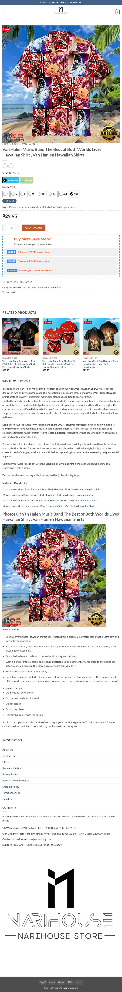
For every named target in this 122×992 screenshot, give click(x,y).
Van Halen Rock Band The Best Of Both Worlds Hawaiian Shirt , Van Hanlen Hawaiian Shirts (58, 364)
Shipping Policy (10, 786)
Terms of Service (11, 792)
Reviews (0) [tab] (25, 381)
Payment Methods (12, 768)
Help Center (9, 798)
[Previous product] (10, 165)
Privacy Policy (10, 774)
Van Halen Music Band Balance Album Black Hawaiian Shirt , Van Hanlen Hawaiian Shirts (54, 489)
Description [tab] (9, 381)
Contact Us (8, 755)
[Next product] (5, 165)
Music (15, 144)
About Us (7, 749)
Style (5, 173)
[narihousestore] (61, 12)
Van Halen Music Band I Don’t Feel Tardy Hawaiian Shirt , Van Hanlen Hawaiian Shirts (52, 500)
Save (7, 29)
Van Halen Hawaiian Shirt (49, 287)
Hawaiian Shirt (20, 287)
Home (5, 144)
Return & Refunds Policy (15, 780)
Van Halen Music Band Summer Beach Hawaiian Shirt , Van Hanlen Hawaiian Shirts (50, 505)
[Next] (119, 347)
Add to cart (33, 227)
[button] (4, 12)
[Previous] (2, 347)
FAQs (5, 761)
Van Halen (28, 144)
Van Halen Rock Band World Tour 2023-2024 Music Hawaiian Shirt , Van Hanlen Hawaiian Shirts (19, 364)
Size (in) (6, 187)
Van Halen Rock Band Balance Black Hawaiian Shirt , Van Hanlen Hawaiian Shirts (100, 364)
